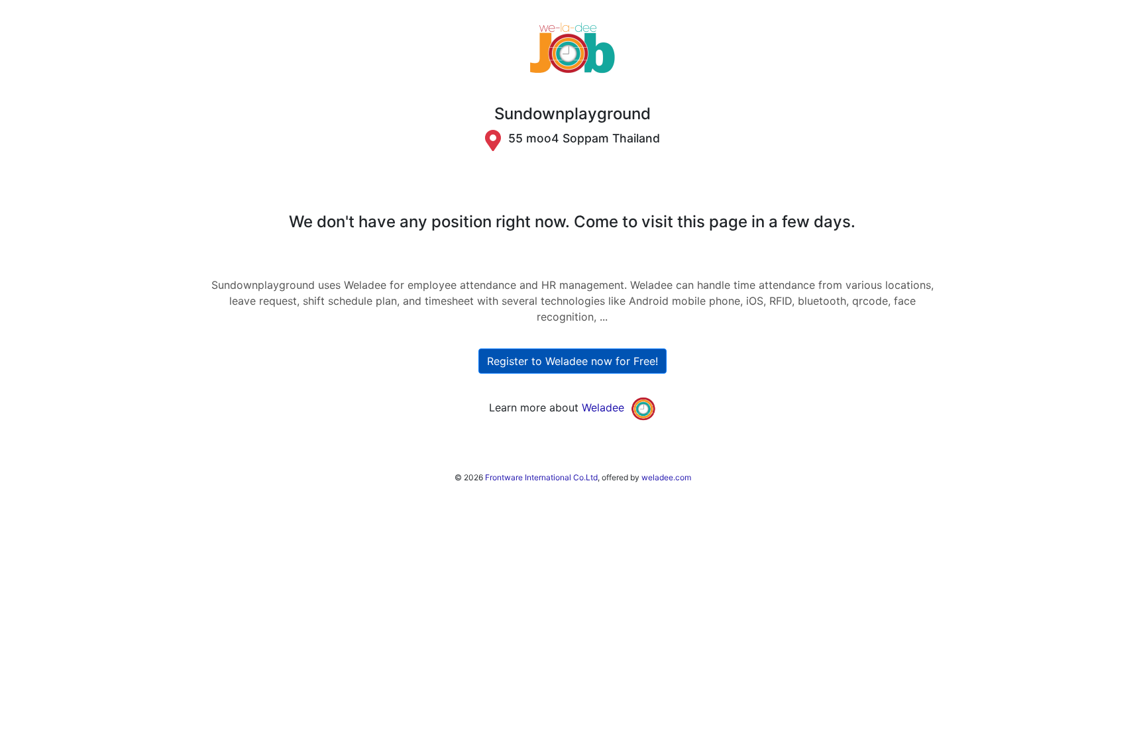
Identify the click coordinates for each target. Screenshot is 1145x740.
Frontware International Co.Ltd (541, 477)
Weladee (603, 407)
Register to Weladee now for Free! (572, 361)
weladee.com (666, 477)
